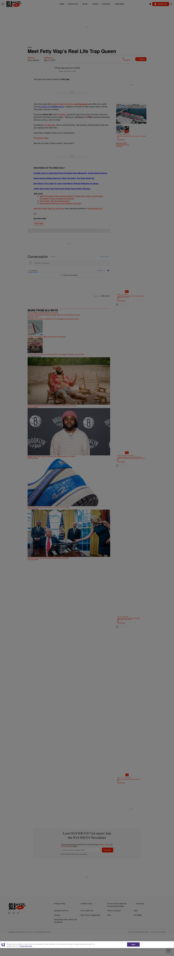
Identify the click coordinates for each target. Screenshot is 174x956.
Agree (133, 944)
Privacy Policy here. (26, 946)
